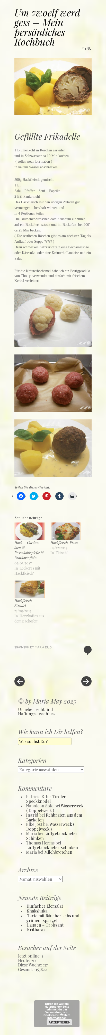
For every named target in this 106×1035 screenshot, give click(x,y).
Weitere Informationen (58, 1016)
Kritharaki (37, 929)
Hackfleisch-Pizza (64, 542)
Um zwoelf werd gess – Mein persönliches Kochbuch (47, 27)
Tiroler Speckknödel (46, 799)
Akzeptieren (59, 1022)
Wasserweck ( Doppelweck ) (50, 826)
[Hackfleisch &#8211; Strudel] (29, 589)
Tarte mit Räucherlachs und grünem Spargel (53, 918)
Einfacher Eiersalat (45, 906)
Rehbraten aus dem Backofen (54, 817)
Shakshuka (37, 911)
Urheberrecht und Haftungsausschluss (36, 712)
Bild (48, 647)
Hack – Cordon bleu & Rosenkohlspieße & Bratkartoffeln (28, 550)
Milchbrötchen (58, 852)
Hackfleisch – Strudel (25, 603)
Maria (39, 647)
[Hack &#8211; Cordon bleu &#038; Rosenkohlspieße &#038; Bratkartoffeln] (29, 531)
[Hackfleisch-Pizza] (65, 531)
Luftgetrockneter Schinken (51, 836)
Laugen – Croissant (45, 925)
